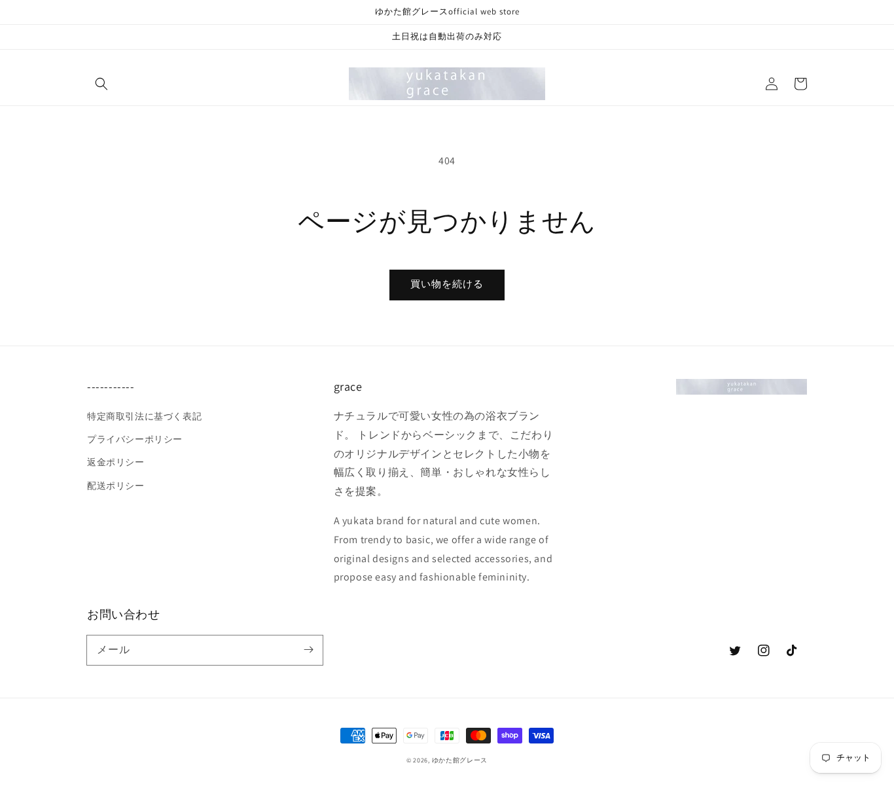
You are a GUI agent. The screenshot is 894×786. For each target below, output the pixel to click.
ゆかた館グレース (460, 760)
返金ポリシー (116, 462)
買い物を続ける (447, 283)
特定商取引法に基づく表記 (144, 416)
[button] (101, 83)
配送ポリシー (116, 485)
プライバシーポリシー (135, 439)
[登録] (308, 649)
